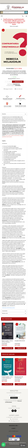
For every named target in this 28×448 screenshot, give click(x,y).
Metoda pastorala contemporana (19, 377)
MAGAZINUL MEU (13, 425)
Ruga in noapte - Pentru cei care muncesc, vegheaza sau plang (7, 341)
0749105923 (15, 419)
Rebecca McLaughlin (14, 26)
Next (26, 49)
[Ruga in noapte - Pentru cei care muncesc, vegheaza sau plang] (7, 331)
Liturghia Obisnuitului (20, 340)
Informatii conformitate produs (8, 307)
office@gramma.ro (14, 421)
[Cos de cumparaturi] (26, 16)
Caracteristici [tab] (4, 310)
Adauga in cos (18, 81)
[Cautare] (25, 12)
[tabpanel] (14, 47)
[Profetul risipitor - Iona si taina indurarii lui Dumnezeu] (7, 366)
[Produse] (2, 16)
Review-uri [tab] (5, 313)
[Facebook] (13, 411)
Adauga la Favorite (9, 89)
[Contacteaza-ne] (22, 16)
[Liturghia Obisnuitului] (20, 331)
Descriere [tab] (4, 114)
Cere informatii (19, 89)
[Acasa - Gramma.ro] (14, 7)
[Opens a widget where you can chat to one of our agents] (23, 445)
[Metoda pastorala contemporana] (20, 366)
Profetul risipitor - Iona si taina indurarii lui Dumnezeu (7, 377)
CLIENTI (13, 428)
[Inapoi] (1, 19)
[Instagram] (15, 411)
